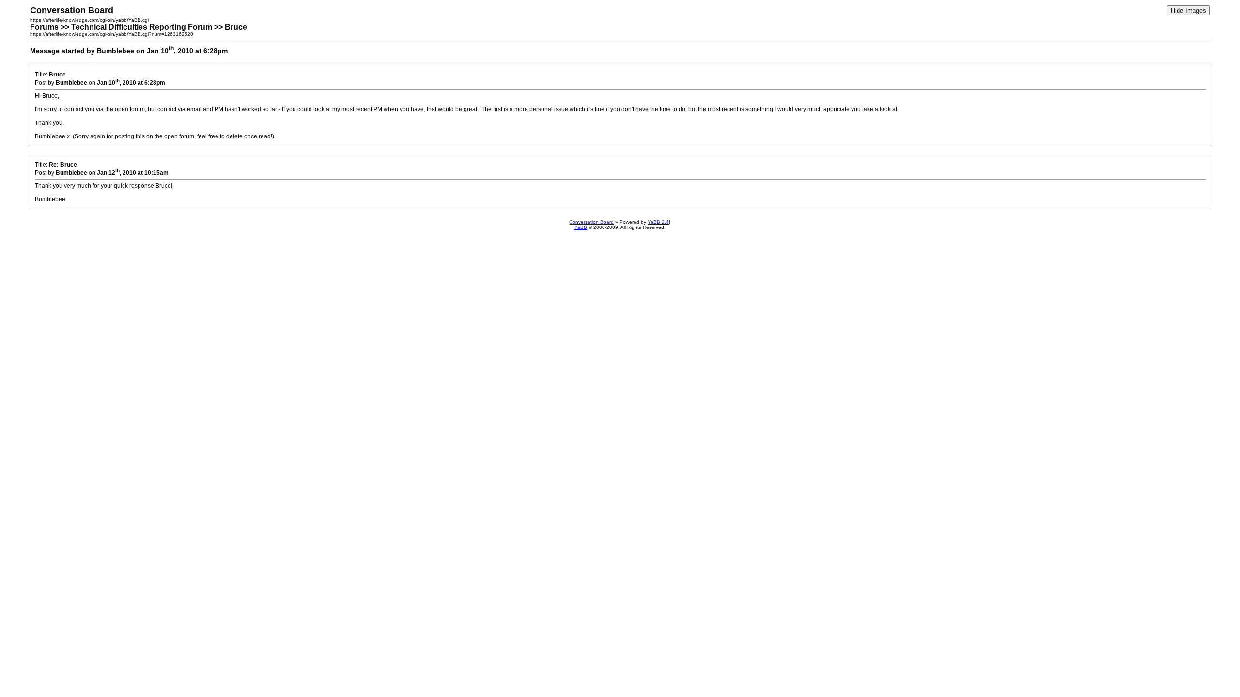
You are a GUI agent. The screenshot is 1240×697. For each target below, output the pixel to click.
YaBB (580, 227)
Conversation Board (591, 222)
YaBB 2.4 (658, 222)
